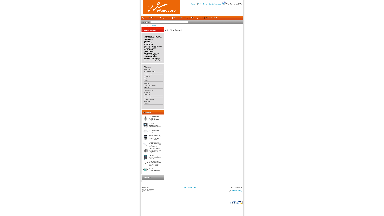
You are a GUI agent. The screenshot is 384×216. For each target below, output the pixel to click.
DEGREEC (147, 76)
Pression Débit (149, 51)
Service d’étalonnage (181, 18)
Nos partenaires (165, 18)
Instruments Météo (150, 56)
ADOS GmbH (147, 69)
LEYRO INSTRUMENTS (150, 85)
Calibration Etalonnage (152, 58)
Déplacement (148, 49)
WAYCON (146, 103)
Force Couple (148, 44)
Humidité (147, 41)
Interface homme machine (153, 38)
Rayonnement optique (151, 53)
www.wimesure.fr (237, 192)
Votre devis (202, 4)
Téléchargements (197, 18)
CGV (185, 187)
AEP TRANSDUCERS (149, 71)
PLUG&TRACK (148, 92)
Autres (153, 60)
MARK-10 (146, 87)
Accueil (193, 4)
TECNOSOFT (147, 101)
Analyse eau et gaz (150, 55)
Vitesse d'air (148, 43)
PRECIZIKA (147, 94)
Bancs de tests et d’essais (153, 46)
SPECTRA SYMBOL (149, 99)
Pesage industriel (150, 48)
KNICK (146, 81)
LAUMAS (146, 83)
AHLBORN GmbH (148, 74)
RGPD (190, 187)
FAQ (207, 18)
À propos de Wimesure (150, 18)
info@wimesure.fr (237, 190)
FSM (145, 78)
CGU (195, 187)
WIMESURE (153, 25)
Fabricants (147, 67)
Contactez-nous (215, 4)
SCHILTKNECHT (148, 97)
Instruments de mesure (152, 36)
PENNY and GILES (149, 90)
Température (148, 39)
